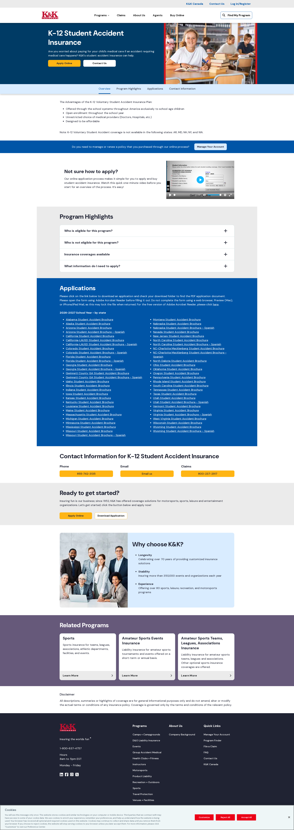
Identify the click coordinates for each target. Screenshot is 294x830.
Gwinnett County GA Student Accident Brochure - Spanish (104, 377)
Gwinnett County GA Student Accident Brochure (97, 373)
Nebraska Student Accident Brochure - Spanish (183, 328)
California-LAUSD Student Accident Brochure (95, 340)
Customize (204, 817)
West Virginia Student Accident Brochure (179, 419)
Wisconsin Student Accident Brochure (177, 423)
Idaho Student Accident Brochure (87, 381)
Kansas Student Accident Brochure (88, 398)
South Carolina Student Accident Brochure (180, 385)
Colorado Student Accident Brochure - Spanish (96, 352)
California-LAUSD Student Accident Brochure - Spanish (101, 344)
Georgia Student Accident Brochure (89, 365)
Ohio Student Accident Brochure (174, 365)
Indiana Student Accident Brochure (88, 390)
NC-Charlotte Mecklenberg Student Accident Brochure (188, 348)
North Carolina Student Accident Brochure (180, 340)
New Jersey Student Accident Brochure (178, 336)
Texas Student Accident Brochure (174, 394)
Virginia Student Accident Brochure (176, 410)
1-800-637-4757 (71, 748)
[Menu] (61, 775)
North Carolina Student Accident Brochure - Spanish (187, 344)
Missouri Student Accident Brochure (89, 431)
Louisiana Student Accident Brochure (90, 406)
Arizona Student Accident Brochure (89, 328)
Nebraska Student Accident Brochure (177, 324)
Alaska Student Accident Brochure (88, 324)
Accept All (246, 817)
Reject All (225, 817)
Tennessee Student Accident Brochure (178, 390)
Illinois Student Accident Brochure (88, 385)
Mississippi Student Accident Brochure (91, 427)
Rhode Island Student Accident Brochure (179, 381)
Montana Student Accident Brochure (177, 319)
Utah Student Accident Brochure (174, 398)
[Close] (289, 817)
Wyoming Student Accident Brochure (177, 427)
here (216, 304)
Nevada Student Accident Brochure (176, 332)
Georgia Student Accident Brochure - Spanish (95, 369)
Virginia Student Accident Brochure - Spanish (182, 414)
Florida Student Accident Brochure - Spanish (95, 361)
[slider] (183, 194)
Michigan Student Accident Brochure (89, 419)
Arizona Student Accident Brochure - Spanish (95, 332)
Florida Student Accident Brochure (88, 357)
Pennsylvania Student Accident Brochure (179, 377)
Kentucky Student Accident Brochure (90, 402)
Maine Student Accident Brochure (87, 410)
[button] (147, 231)
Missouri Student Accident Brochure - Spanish (96, 435)
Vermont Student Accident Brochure (176, 406)
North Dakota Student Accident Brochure (180, 361)
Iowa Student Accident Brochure (87, 394)
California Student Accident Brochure (90, 336)
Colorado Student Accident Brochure (90, 348)
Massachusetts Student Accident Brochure (94, 414)
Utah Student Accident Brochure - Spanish (180, 402)
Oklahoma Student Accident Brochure (177, 369)
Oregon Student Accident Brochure (176, 373)
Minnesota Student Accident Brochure (90, 423)
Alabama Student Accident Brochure (89, 319)
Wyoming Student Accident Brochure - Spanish (183, 431)
